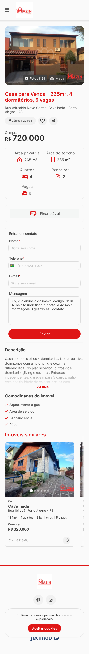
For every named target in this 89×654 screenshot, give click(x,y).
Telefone (16, 258)
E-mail (14, 276)
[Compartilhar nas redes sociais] (53, 121)
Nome (14, 241)
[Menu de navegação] (7, 10)
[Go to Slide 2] (35, 491)
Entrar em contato (23, 233)
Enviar (44, 334)
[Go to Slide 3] (38, 491)
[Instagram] (51, 600)
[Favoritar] (42, 121)
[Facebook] (38, 600)
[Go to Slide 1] (31, 490)
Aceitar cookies (44, 628)
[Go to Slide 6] (48, 491)
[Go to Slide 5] (45, 491)
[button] (44, 55)
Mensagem (18, 294)
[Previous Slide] (9, 55)
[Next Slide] (80, 55)
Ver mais (43, 386)
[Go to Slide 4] (41, 491)
